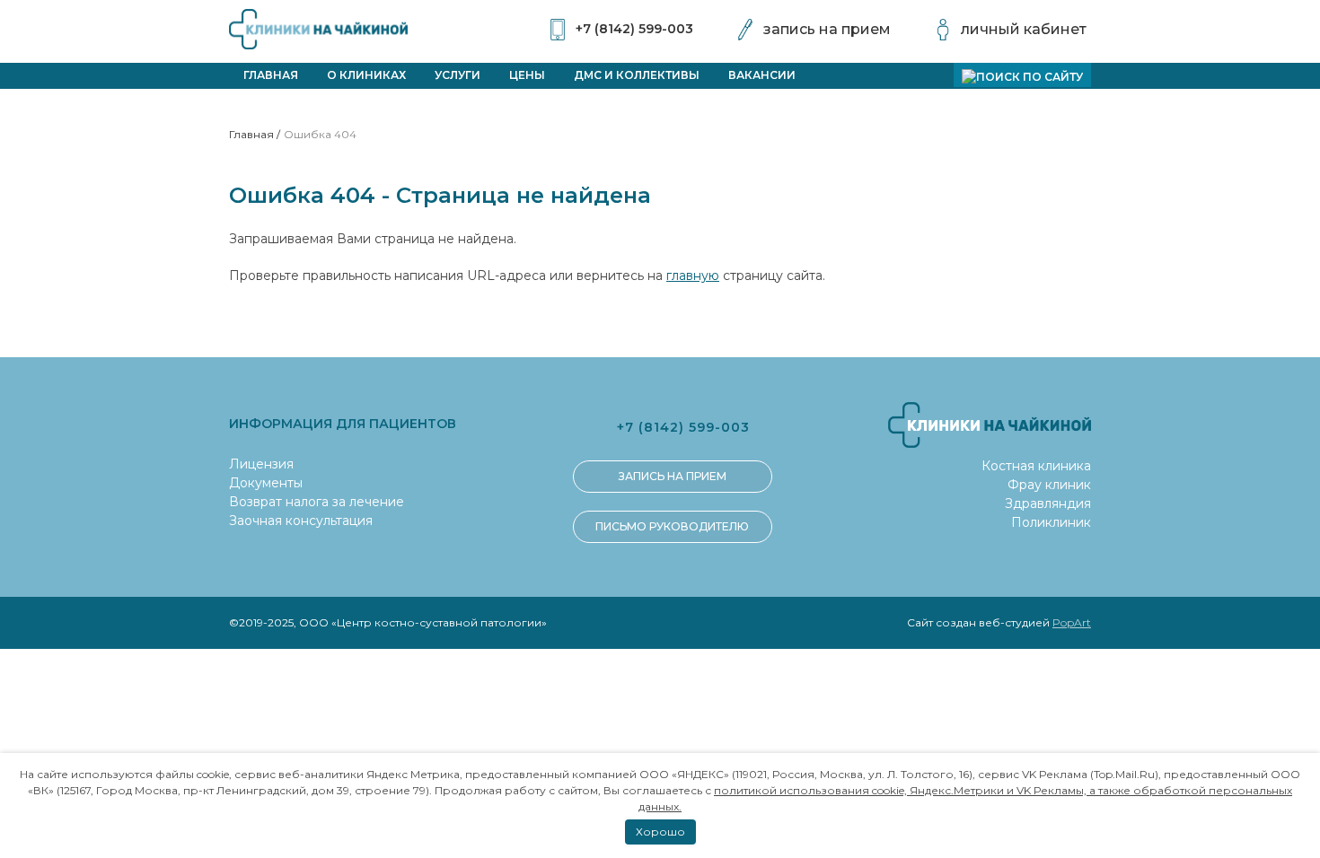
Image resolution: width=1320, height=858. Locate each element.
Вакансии (762, 75)
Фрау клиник (1049, 485)
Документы (266, 483)
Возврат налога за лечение (316, 502)
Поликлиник (1051, 522)
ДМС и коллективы (637, 75)
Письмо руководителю (672, 526)
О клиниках (366, 75)
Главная (270, 75)
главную (692, 275)
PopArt (1071, 622)
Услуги (457, 75)
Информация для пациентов (342, 424)
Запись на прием (827, 29)
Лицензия (261, 464)
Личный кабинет (1024, 29)
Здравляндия (1048, 503)
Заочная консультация (301, 520)
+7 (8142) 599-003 (634, 29)
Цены (527, 75)
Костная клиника (1036, 466)
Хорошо (660, 831)
